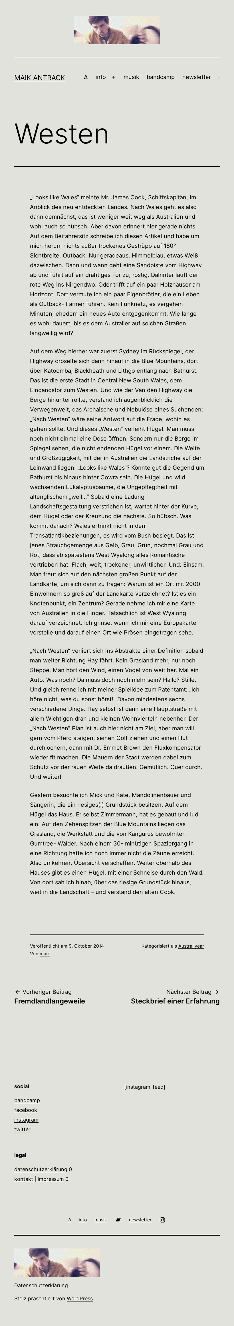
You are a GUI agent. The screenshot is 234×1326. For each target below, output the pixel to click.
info (101, 77)
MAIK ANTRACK (39, 78)
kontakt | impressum (39, 1179)
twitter (22, 1129)
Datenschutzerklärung (41, 1285)
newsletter (196, 77)
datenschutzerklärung (40, 1169)
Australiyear (191, 946)
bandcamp (161, 77)
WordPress (80, 1298)
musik (131, 77)
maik (45, 953)
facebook (25, 1110)
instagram (26, 1120)
